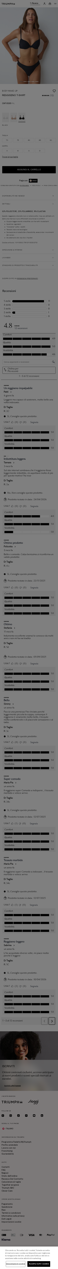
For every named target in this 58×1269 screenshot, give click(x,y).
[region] (29, 1258)
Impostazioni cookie (15, 1264)
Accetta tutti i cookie (39, 1264)
